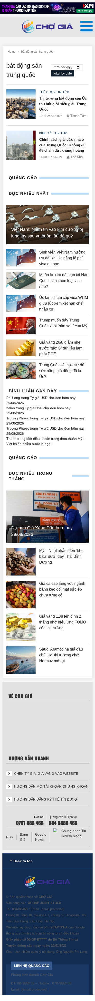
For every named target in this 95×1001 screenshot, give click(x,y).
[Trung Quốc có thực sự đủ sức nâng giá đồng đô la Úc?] (21, 371)
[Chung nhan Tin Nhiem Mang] (71, 833)
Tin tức (62, 92)
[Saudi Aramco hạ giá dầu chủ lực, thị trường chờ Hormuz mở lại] (21, 660)
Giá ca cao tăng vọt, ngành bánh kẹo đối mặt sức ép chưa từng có (62, 589)
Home (12, 51)
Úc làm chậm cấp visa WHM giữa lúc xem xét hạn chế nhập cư (63, 303)
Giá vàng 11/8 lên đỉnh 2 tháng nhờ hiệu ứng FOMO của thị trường (62, 622)
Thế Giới (46, 92)
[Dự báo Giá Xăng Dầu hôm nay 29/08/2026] (47, 517)
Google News (40, 836)
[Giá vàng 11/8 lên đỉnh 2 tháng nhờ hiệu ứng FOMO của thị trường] (21, 627)
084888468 (20, 909)
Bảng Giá (24, 836)
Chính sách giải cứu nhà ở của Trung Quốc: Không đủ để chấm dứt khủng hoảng (62, 144)
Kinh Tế (45, 133)
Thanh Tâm (78, 116)
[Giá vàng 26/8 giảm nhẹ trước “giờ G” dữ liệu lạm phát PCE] (21, 348)
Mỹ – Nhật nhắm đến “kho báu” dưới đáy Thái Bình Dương (61, 556)
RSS (9, 837)
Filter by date (62, 73)
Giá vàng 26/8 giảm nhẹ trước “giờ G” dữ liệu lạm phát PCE (60, 348)
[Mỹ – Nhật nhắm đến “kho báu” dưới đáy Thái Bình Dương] (21, 562)
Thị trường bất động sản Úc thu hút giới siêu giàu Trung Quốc (63, 103)
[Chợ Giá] (47, 27)
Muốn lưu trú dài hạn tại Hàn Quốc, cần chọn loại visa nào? (63, 281)
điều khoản (71, 933)
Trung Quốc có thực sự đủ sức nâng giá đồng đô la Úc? (61, 371)
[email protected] (52, 909)
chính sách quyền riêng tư (39, 933)
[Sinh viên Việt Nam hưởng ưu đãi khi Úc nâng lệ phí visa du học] (21, 258)
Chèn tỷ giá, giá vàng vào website (45, 773)
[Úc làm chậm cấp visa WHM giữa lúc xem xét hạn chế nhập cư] (21, 303)
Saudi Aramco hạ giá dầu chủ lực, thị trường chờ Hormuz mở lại (61, 655)
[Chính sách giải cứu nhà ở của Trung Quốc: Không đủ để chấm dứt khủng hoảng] (21, 146)
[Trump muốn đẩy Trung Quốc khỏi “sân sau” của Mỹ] (21, 325)
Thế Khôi (77, 157)
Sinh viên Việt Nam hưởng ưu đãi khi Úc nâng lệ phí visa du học (62, 258)
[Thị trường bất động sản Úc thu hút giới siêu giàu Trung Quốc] (21, 105)
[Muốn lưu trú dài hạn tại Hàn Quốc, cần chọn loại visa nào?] (21, 281)
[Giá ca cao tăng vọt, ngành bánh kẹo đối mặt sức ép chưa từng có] (21, 594)
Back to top (22, 861)
